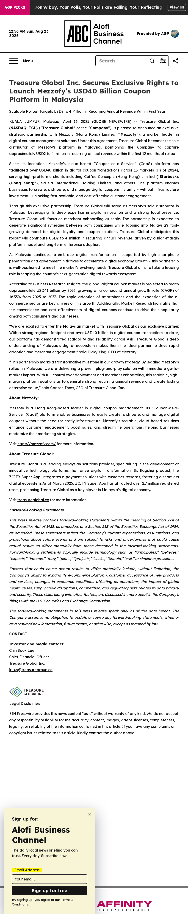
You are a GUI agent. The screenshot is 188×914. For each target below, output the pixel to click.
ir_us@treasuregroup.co (31, 669)
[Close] (89, 814)
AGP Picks (15, 7)
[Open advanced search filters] (163, 61)
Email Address (26, 870)
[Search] (152, 61)
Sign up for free (49, 890)
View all (177, 7)
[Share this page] (175, 60)
